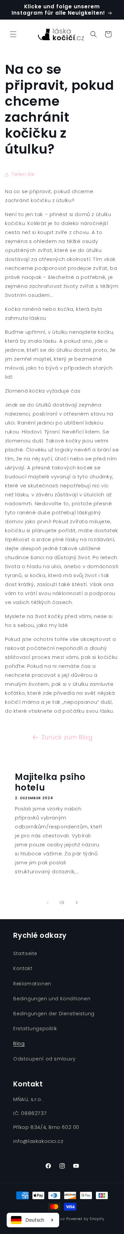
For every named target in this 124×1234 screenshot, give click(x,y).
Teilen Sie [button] (23, 174)
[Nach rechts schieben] (76, 902)
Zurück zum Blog (67, 737)
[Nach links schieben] (47, 902)
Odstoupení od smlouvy (44, 1058)
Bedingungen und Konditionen (51, 998)
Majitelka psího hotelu (50, 782)
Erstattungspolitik (35, 1028)
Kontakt (22, 968)
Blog (18, 1043)
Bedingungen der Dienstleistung (54, 1013)
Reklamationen (32, 983)
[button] (13, 34)
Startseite (25, 953)
